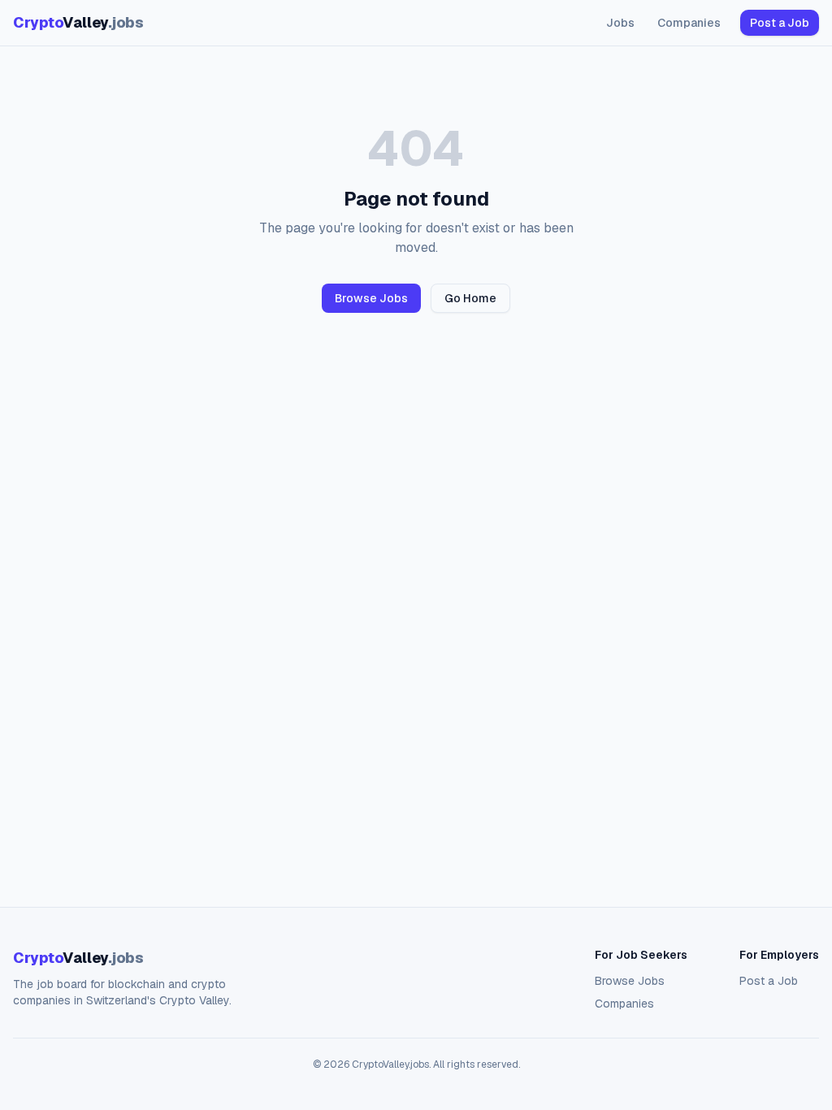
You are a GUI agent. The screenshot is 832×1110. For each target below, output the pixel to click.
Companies (689, 22)
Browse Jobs (371, 298)
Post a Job (779, 22)
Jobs (620, 22)
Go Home (470, 298)
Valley (78, 22)
